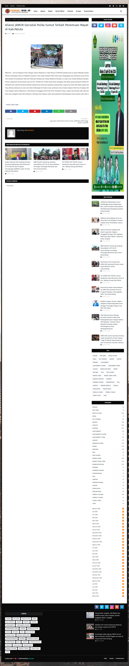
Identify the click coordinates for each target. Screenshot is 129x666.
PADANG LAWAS (97, 375)
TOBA (105, 395)
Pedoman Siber (21, 6)
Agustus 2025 (108, 545)
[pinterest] (120, 6)
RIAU (118, 382)
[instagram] (117, 6)
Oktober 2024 (108, 575)
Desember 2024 (108, 569)
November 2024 (108, 572)
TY (17, 658)
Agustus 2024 (108, 581)
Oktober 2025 (108, 538)
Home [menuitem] (35, 11)
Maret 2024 (108, 596)
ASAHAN (95, 355)
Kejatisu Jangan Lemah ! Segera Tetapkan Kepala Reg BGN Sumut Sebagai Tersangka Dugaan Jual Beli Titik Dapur (111, 304)
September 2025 (108, 541)
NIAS (102, 372)
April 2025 (108, 557)
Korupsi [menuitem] (78, 11)
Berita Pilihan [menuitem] (60, 11)
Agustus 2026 (108, 508)
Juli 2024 (108, 584)
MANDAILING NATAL (105, 369)
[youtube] (114, 25)
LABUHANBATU (105, 362)
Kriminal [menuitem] (70, 11)
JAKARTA (112, 359)
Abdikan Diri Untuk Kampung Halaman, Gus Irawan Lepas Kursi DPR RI (108, 626)
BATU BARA (103, 355)
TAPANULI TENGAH (110, 392)
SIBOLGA (115, 385)
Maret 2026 (108, 523)
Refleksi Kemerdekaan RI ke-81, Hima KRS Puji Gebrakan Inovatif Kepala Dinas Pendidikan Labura (111, 220)
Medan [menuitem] (50, 11)
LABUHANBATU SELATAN (99, 365)
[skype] (123, 6)
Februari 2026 (108, 526)
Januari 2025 (108, 566)
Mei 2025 (108, 554)
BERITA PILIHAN (113, 355)
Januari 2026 (108, 529)
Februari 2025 (108, 563)
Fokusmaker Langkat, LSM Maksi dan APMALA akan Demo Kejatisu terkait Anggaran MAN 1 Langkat (107, 615)
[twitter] (113, 6)
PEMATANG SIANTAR (98, 382)
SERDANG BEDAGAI (105, 385)
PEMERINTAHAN (110, 382)
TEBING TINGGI (97, 395)
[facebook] (110, 6)
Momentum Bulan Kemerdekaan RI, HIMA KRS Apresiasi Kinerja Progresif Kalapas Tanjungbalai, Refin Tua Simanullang (111, 291)
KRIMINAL (95, 362)
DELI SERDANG (103, 359)
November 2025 (108, 535)
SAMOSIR (95, 385)
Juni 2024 (108, 587)
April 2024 (108, 593)
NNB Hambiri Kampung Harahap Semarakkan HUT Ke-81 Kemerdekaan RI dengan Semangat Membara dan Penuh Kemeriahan (46, 165)
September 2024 (108, 578)
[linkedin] (122, 607)
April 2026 (108, 520)
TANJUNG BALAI (107, 389)
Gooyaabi (31, 658)
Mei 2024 (108, 590)
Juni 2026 (108, 514)
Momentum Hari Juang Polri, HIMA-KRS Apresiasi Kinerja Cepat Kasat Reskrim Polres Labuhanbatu (111, 265)
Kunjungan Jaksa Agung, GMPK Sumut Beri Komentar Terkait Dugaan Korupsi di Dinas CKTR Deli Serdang (109, 636)
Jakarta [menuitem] (43, 11)
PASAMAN (108, 379)
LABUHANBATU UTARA (114, 365)
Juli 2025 (108, 548)
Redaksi (12, 6)
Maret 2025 (108, 560)
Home (6, 6)
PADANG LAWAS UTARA (18, 19)
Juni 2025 (108, 551)
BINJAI (94, 359)
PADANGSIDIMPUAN (98, 379)
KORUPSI (119, 359)
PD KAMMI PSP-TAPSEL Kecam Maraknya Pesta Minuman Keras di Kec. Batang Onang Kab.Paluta (74, 164)
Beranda (9, 19)
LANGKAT (95, 369)
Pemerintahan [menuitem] (88, 11)
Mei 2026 (108, 517)
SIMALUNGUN (96, 389)
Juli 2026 (108, 511)
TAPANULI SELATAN (98, 392)
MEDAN (115, 369)
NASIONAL (95, 372)
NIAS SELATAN (110, 372)
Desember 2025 (108, 532)
